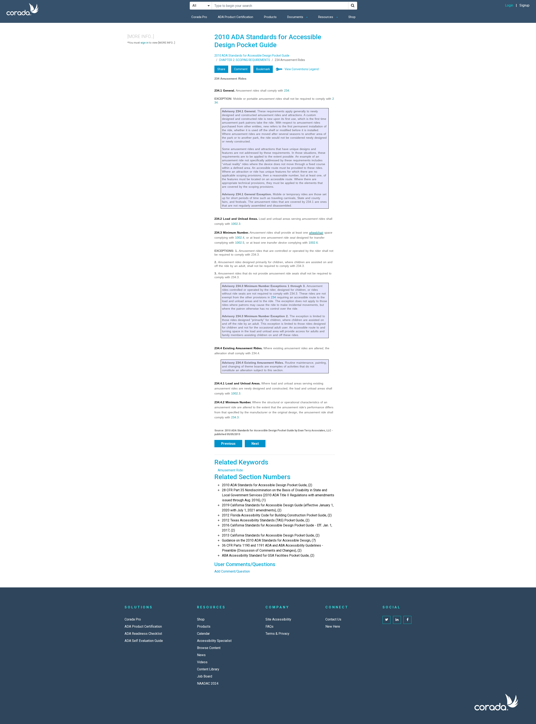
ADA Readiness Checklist (143, 634)
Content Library (208, 669)
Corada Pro (199, 17)
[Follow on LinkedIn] (397, 620)
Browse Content (208, 648)
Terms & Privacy (277, 634)
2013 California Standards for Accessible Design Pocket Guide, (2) (271, 535)
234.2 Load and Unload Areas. (236, 218)
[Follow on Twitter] (386, 620)
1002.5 (239, 242)
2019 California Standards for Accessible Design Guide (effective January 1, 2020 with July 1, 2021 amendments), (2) (278, 507)
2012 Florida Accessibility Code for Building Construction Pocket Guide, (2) (277, 515)
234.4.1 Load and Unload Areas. (237, 383)
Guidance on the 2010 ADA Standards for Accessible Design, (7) (269, 540)
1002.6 (313, 242)
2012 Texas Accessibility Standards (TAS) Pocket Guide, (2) (265, 520)
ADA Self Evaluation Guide (144, 641)
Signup (524, 5)
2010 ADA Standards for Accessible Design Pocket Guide (251, 55)
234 (286, 90)
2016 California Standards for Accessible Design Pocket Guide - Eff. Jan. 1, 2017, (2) (277, 527)
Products (270, 17)
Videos (202, 662)
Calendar (203, 634)
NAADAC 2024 (207, 683)
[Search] (352, 6)
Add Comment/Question (232, 571)
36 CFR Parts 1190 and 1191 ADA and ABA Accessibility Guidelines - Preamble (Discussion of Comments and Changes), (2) (272, 547)
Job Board (204, 676)
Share (221, 69)
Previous (228, 444)
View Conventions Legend (302, 69)
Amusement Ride (230, 470)
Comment (240, 69)
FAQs (269, 626)
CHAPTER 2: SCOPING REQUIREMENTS (244, 60)
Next (255, 444)
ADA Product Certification (235, 17)
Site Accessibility (278, 619)
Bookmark (263, 69)
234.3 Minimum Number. (231, 232)
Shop (352, 17)
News (201, 655)
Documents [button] (295, 17)
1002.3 (235, 223)
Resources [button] (326, 17)
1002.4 (239, 237)
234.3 (235, 417)
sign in (144, 42)
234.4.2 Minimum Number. (232, 402)
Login (509, 5)
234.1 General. (224, 90)
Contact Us (333, 619)
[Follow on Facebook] (407, 620)
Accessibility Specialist (214, 641)
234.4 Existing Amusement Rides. (238, 348)
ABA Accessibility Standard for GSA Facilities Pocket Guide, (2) (268, 555)
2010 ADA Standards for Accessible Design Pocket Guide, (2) (267, 485)
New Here (332, 626)
